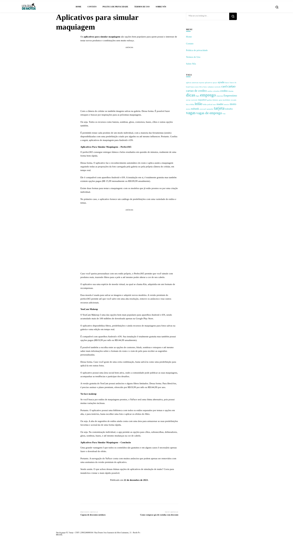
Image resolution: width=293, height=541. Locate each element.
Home (78, 7)
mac (214, 104)
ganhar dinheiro (212, 100)
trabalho (229, 109)
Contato (91, 7)
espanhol (202, 100)
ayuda (221, 82)
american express (198, 82)
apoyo (215, 82)
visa (224, 113)
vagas (191, 112)
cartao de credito (196, 90)
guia (220, 100)
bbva (201, 87)
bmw (205, 87)
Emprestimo (230, 95)
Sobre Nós (161, 7)
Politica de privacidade (115, 7)
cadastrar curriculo (214, 87)
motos (188, 109)
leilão (198, 104)
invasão (233, 100)
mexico (226, 104)
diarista (230, 91)
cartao (231, 86)
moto (233, 104)
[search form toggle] (277, 7)
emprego (208, 94)
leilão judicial (207, 104)
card (224, 86)
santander (210, 109)
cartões (209, 91)
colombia (216, 91)
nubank (195, 108)
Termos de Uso (142, 7)
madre (220, 104)
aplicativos (208, 82)
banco (227, 82)
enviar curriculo (191, 100)
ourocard (203, 109)
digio (197, 96)
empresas (220, 96)
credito (224, 90)
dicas (190, 94)
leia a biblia (190, 104)
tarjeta (219, 108)
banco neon (194, 87)
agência (188, 82)
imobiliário (226, 100)
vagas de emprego (209, 113)
